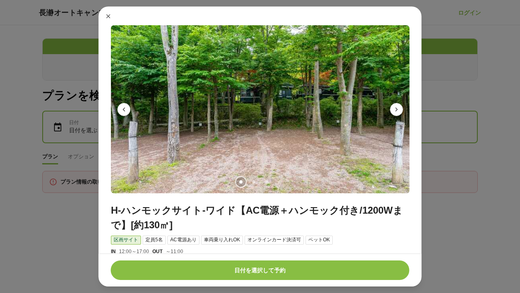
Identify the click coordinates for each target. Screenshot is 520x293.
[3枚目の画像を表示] (266, 182)
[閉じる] (108, 16)
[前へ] (123, 109)
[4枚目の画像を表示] (279, 182)
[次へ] (396, 109)
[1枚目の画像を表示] (240, 182)
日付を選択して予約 (260, 270)
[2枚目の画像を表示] (253, 182)
